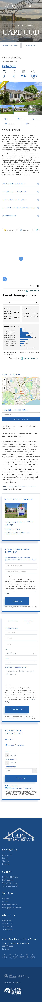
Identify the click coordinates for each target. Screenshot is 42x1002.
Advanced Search (11, 45)
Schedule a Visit (28, 622)
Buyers (5, 899)
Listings (10, 486)
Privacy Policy (14, 718)
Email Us (6, 864)
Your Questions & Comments (16, 667)
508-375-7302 (30, 6)
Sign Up (5, 861)
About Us (6, 920)
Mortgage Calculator (11, 908)
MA (16, 486)
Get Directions (21, 419)
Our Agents (18, 535)
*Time (7, 658)
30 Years (11, 745)
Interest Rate (10, 767)
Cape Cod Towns (9, 883)
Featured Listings (10, 877)
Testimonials (7, 929)
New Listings (7, 880)
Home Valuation (9, 905)
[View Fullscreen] (4, 388)
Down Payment (11, 759)
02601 (5, 489)
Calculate (21, 778)
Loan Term (9, 739)
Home (4, 486)
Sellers (5, 902)
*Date (7, 649)
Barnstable (22, 486)
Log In (5, 858)
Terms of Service (26, 718)
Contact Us (31, 45)
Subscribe (17, 601)
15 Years (20, 745)
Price (7, 751)
